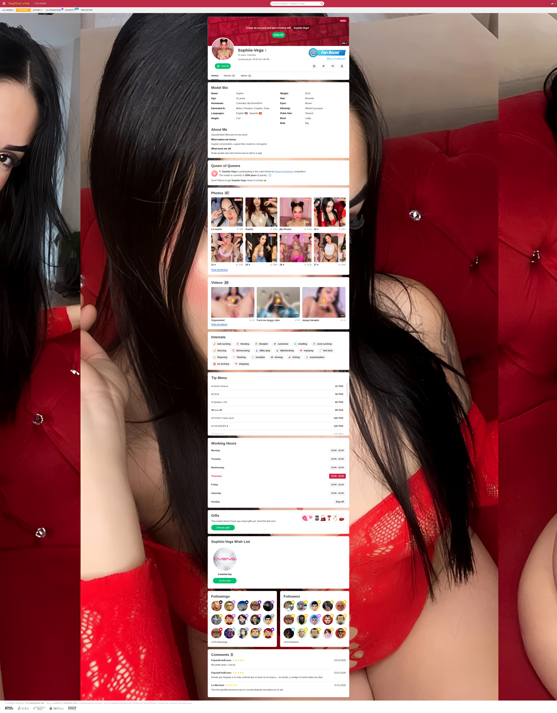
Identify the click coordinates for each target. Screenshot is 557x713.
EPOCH (57, 703)
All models (8, 10)
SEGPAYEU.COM (70, 703)
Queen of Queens (284, 171)
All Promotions (53, 10)
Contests (69, 10)
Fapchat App (87, 10)
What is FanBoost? (336, 59)
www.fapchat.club (36, 703)
